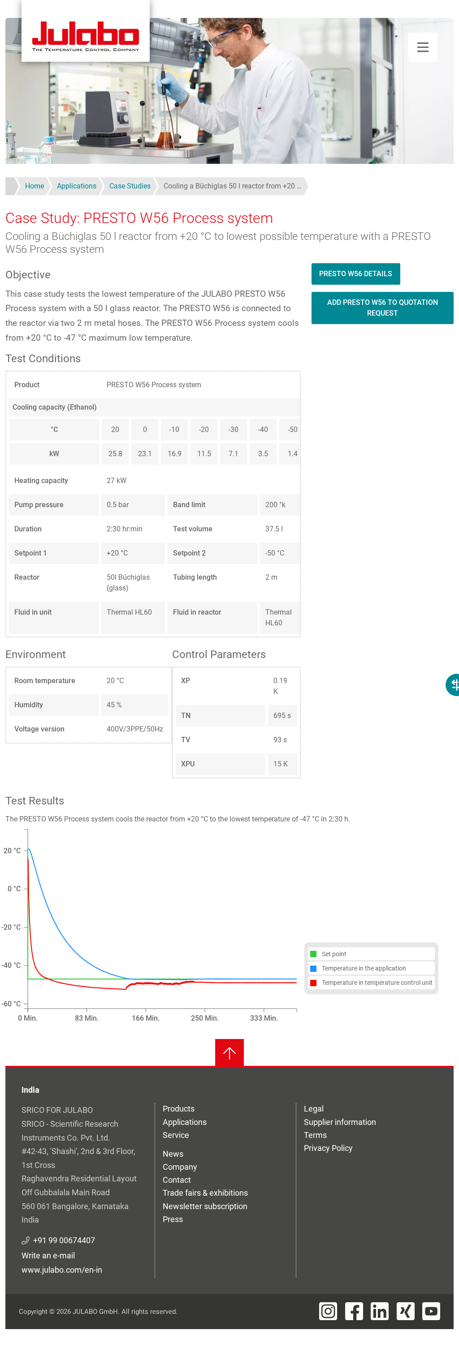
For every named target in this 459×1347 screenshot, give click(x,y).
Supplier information (340, 1122)
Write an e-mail (48, 1255)
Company (180, 1167)
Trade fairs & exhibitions (205, 1192)
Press (173, 1219)
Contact (177, 1180)
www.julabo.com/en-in (62, 1269)
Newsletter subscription (205, 1206)
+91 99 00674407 (64, 1240)
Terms (315, 1135)
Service (176, 1135)
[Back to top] (229, 1053)
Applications (185, 1122)
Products (179, 1108)
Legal (314, 1108)
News (173, 1154)
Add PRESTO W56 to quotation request (382, 307)
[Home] (86, 31)
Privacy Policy (328, 1148)
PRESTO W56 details (355, 273)
